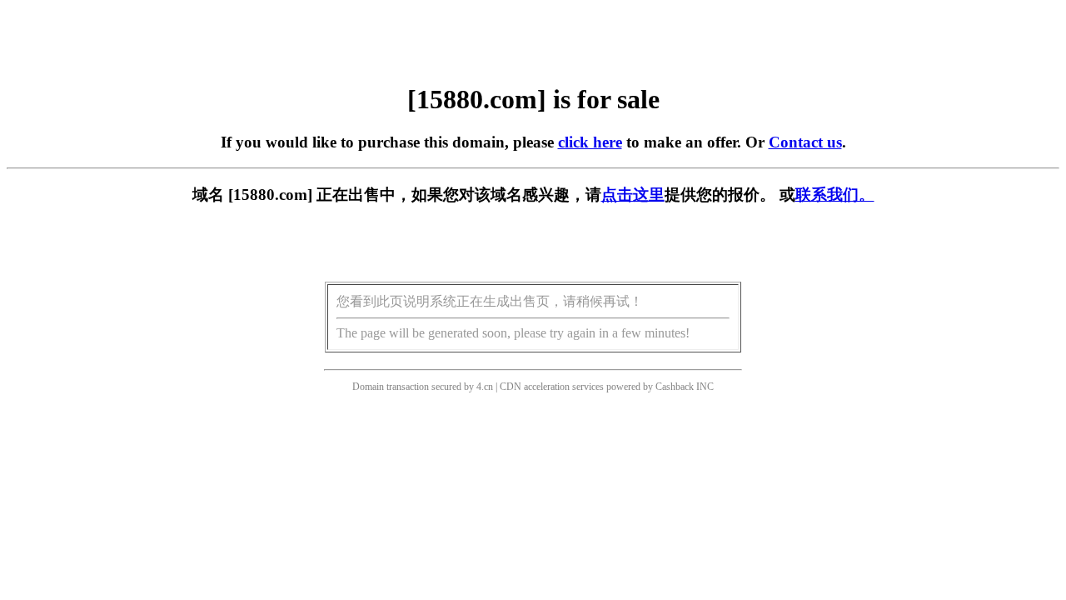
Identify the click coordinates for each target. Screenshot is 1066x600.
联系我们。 (834, 194)
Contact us (805, 142)
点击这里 (633, 194)
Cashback (674, 386)
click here (590, 142)
